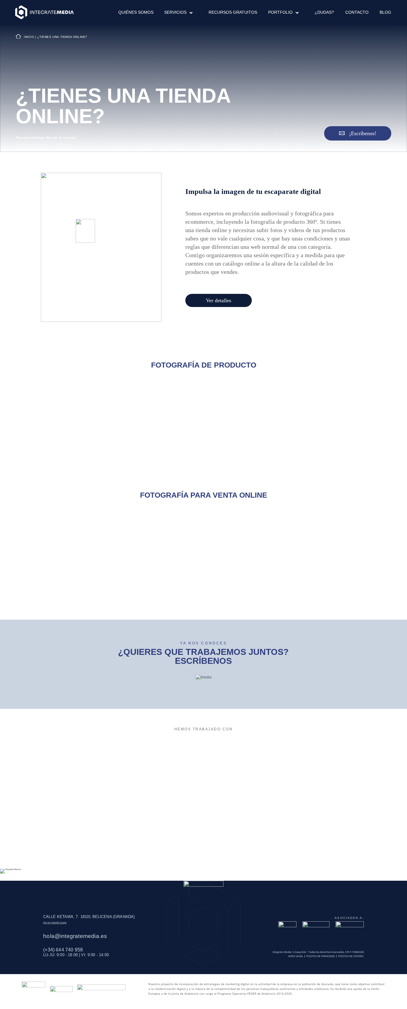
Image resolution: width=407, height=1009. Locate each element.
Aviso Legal (295, 956)
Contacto (357, 12)
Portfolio (280, 12)
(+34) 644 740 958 (63, 949)
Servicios (175, 12)
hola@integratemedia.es (75, 936)
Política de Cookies (351, 956)
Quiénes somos (135, 12)
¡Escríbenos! (362, 133)
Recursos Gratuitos (233, 12)
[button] (189, 12)
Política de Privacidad (320, 956)
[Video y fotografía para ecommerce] (44, 12)
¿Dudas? (324, 12)
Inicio (29, 36)
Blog (385, 12)
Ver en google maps (54, 922)
